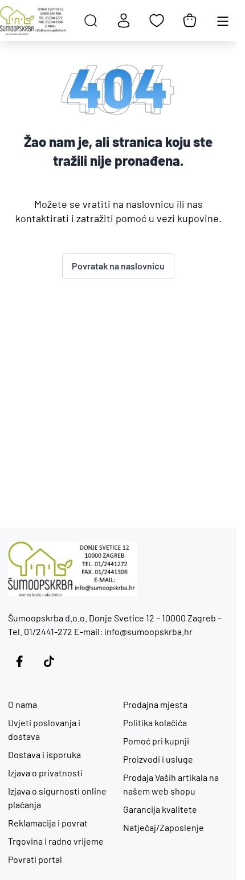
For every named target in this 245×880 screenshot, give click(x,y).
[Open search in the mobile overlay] (90, 20)
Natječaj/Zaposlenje (163, 827)
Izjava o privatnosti (45, 772)
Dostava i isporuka (44, 754)
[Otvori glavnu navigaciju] (222, 20)
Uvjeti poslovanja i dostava (44, 729)
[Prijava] (123, 20)
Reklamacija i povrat (48, 822)
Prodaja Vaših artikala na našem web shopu (171, 784)
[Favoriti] (156, 20)
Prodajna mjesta (155, 704)
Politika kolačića (155, 722)
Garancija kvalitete (160, 809)
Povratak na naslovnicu (118, 265)
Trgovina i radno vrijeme (56, 841)
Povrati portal (35, 859)
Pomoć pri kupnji (156, 740)
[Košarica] (189, 20)
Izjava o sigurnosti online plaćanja (57, 797)
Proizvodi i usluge (158, 759)
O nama (22, 704)
